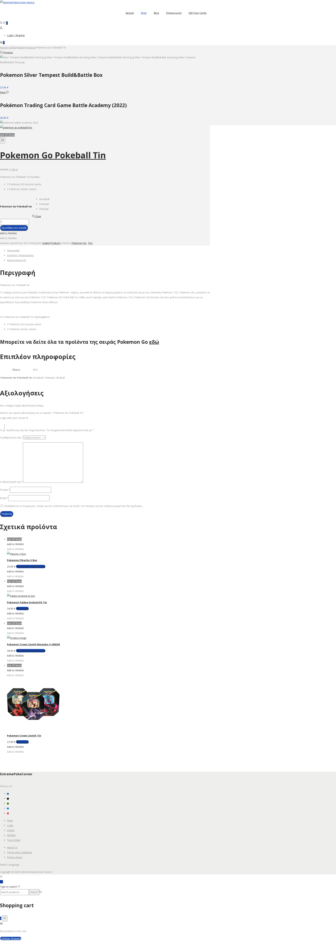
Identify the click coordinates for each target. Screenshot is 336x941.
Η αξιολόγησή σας (11, 481)
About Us (12, 847)
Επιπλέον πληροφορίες (20, 255)
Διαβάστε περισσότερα (32, 566)
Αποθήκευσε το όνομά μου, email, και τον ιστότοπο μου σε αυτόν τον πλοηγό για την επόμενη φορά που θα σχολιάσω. (73, 506)
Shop (10, 820)
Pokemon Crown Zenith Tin (24, 735)
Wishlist (11, 835)
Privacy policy (14, 857)
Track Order (13, 840)
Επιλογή (24, 608)
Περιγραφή (13, 250)
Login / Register (16, 35)
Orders (11, 830)
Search (34, 892)
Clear (38, 216)
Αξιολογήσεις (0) (16, 260)
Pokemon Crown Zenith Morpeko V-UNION (33, 644)
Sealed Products (26, 47)
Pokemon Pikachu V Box (22, 560)
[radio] (44, 199)
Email (4, 498)
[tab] (108, 250)
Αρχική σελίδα (8, 47)
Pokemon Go (78, 243)
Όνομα (5, 489)
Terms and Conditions (19, 852)
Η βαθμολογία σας (11, 437)
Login (10, 825)
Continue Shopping (10, 938)
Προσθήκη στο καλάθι (14, 227)
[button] (8, 233)
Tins (90, 243)
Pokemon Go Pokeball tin (16, 206)
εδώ (154, 342)
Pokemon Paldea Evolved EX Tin (27, 602)
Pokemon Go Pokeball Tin (53, 155)
